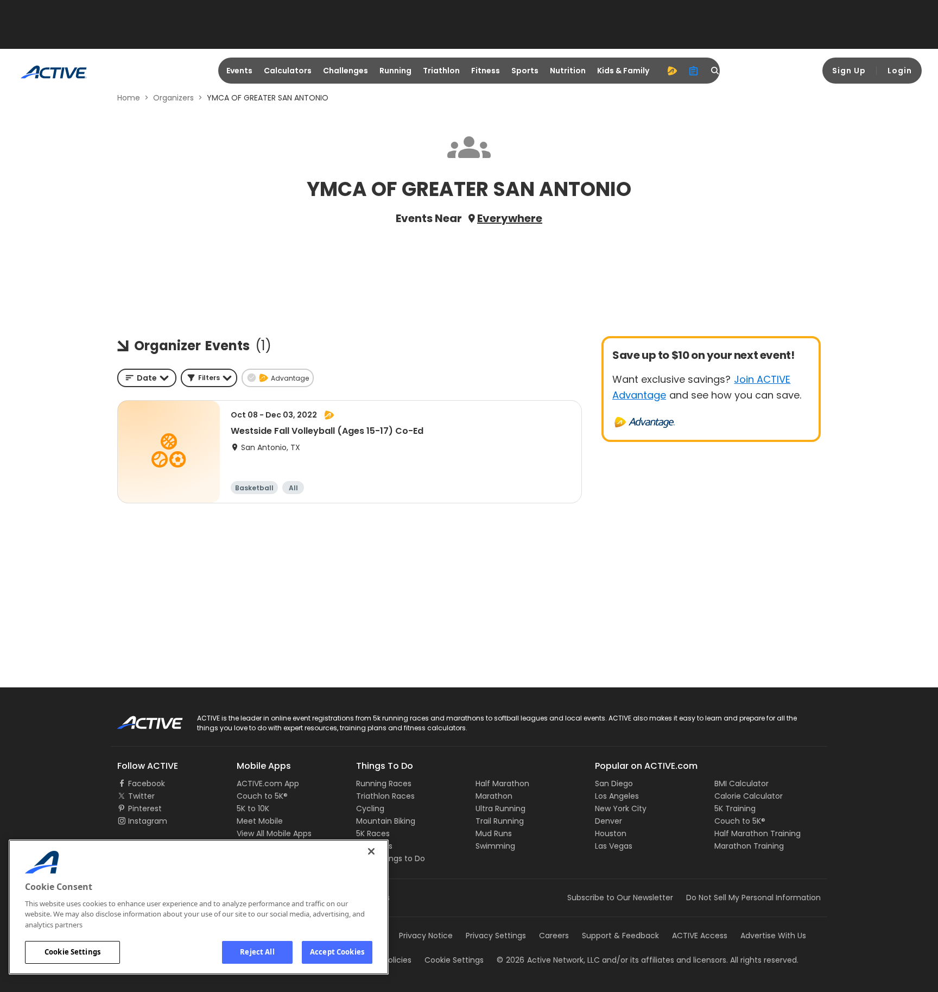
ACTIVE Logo (140, 718)
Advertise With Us (773, 935)
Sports (524, 70)
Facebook (146, 783)
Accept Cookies (337, 952)
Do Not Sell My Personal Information (753, 897)
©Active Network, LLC (548, 960)
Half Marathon (502, 783)
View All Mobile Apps (274, 833)
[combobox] (146, 378)
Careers (554, 935)
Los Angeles (617, 796)
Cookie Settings (72, 952)
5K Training (735, 808)
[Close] (371, 851)
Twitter (141, 796)
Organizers (173, 97)
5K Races (373, 833)
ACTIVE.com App (268, 783)
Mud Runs (494, 833)
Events (239, 70)
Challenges (345, 70)
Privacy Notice (426, 935)
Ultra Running (500, 808)
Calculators (288, 70)
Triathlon (441, 70)
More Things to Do (390, 858)
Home (128, 97)
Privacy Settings (496, 935)
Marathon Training (749, 846)
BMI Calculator (741, 783)
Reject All (257, 952)
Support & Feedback (620, 935)
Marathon (494, 796)
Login (900, 70)
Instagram (147, 821)
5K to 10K (253, 808)
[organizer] (694, 70)
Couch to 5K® (262, 796)
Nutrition (568, 70)
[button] (209, 378)
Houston (610, 833)
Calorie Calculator (748, 796)
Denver (608, 821)
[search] (715, 70)
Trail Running (500, 821)
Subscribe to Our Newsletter (620, 897)
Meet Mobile (260, 821)
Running (395, 70)
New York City (621, 808)
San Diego (614, 783)
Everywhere (509, 218)
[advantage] (672, 70)
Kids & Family (623, 70)
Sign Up (849, 70)
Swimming (495, 846)
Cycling (370, 808)
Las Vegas (613, 846)
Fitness (485, 70)
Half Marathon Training (757, 833)
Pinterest (145, 808)
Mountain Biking (385, 821)
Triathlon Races (385, 796)
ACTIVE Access (699, 935)
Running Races (383, 783)
